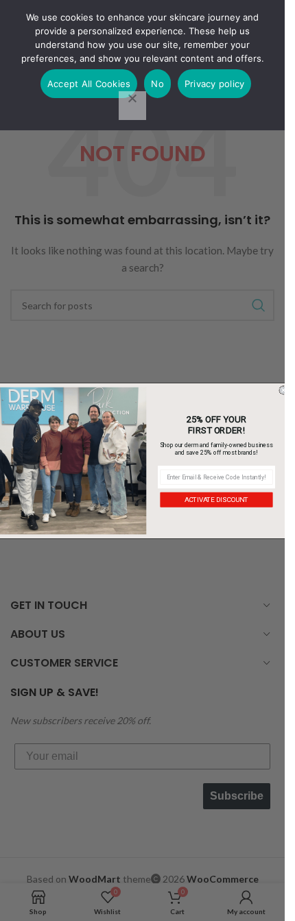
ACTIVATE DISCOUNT (216, 499)
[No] (132, 105)
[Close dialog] (283, 390)
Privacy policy (215, 83)
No (157, 83)
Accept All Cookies (89, 83)
